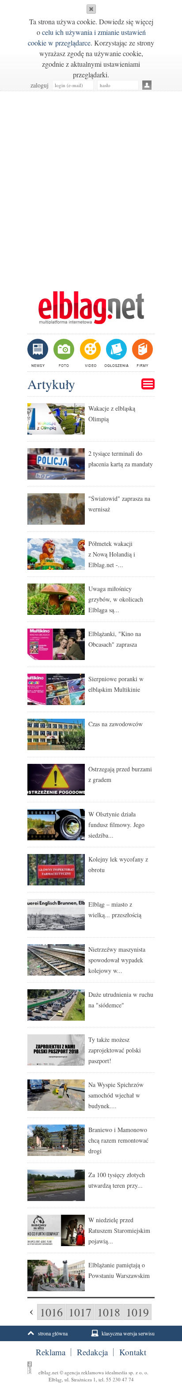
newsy (38, 353)
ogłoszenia (115, 353)
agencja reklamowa (84, 1372)
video (89, 353)
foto (63, 353)
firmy (142, 353)
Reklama (50, 1352)
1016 (51, 1311)
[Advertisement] (91, 186)
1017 (79, 1311)
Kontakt (132, 1352)
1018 (108, 1311)
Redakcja (92, 1352)
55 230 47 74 (120, 1379)
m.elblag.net (91, 307)
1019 (137, 1311)
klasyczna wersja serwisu (128, 1333)
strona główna (53, 1333)
